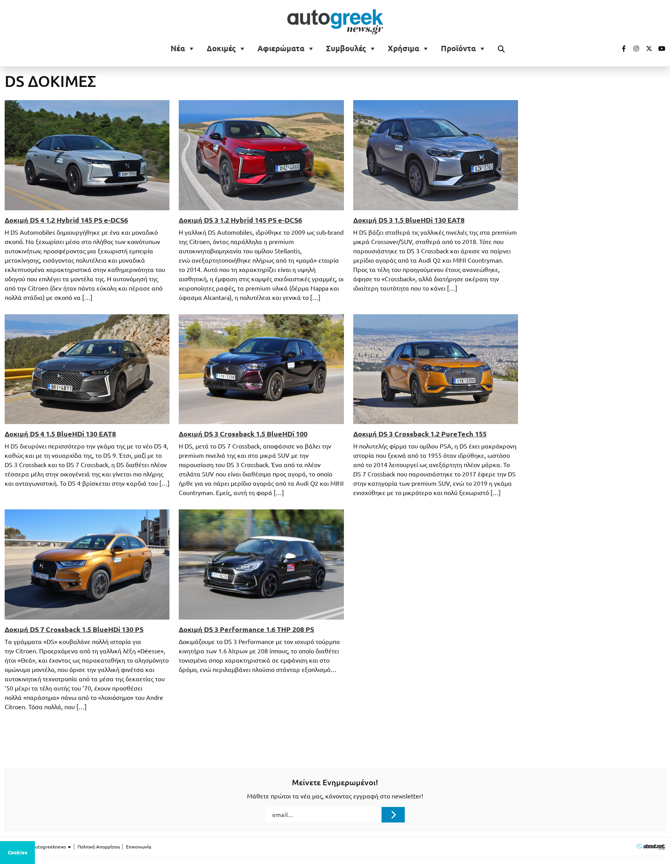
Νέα (178, 48)
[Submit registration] (393, 814)
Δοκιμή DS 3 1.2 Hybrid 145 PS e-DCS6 (240, 220)
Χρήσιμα (403, 48)
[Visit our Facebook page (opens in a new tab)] (620, 48)
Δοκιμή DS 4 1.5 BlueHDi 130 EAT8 (60, 434)
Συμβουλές (346, 48)
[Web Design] (650, 846)
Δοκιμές (221, 48)
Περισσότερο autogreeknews (36, 846)
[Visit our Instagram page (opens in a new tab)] (633, 48)
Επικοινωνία (138, 846)
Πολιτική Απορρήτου (99, 846)
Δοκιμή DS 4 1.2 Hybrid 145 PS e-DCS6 (66, 220)
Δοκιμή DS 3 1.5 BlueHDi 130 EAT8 (409, 220)
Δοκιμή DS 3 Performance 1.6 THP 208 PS (246, 629)
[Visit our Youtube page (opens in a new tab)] (659, 48)
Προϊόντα (458, 48)
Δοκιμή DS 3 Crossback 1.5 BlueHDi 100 (243, 434)
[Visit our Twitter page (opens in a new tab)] (646, 48)
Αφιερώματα (280, 48)
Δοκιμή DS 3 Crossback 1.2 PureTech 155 (420, 434)
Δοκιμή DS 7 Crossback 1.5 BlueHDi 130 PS (74, 629)
